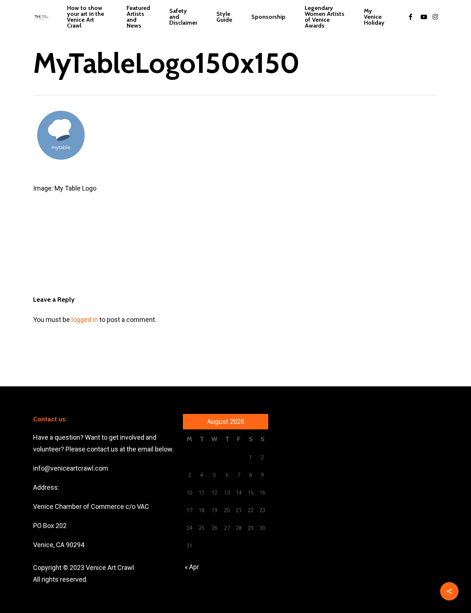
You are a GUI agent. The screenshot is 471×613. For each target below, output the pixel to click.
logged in (84, 319)
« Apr (192, 567)
